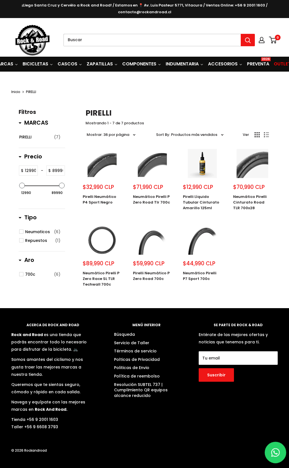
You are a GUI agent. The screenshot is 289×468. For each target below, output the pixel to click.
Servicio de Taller (131, 343)
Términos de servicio (135, 351)
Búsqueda (124, 334)
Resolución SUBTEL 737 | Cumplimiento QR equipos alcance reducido (141, 390)
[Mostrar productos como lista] (266, 134)
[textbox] (30, 170)
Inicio (15, 91)
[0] (273, 40)
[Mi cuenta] (261, 40)
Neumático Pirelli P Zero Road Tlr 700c (151, 199)
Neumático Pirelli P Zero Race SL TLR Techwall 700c (101, 278)
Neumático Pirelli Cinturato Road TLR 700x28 (250, 202)
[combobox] (152, 40)
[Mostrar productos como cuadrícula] (257, 134)
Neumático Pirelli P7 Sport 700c (199, 275)
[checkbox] (39, 137)
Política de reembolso (137, 376)
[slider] (22, 185)
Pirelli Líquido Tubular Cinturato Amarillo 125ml (201, 202)
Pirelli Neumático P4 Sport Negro (99, 199)
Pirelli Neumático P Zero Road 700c (151, 275)
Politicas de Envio (131, 367)
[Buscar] (248, 40)
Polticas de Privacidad (137, 359)
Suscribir (216, 375)
